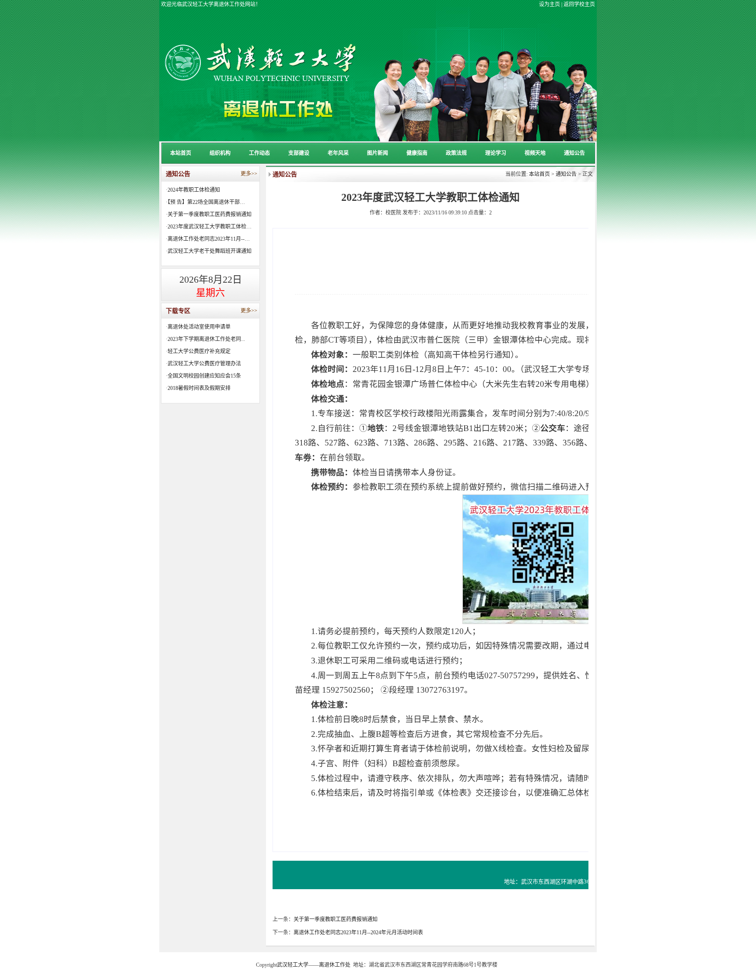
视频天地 (535, 153)
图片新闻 (377, 153)
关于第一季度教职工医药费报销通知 (336, 919)
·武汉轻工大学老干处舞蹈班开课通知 (209, 251)
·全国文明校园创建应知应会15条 (203, 376)
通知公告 (574, 153)
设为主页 (549, 4)
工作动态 (259, 153)
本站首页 (180, 153)
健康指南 (416, 153)
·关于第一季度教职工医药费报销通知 (209, 214)
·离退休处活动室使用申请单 (198, 327)
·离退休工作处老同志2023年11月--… (208, 239)
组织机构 (220, 153)
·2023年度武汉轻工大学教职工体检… (209, 227)
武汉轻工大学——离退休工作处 (313, 965)
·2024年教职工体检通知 (193, 190)
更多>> (249, 174)
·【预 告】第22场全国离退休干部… (205, 202)
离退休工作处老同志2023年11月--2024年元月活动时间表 (358, 932)
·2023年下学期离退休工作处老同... (205, 339)
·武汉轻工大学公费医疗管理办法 (203, 364)
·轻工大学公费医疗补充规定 (198, 351)
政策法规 (456, 153)
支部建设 (298, 153)
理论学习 (495, 153)
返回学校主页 (579, 4)
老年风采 (338, 153)
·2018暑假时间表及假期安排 (198, 388)
